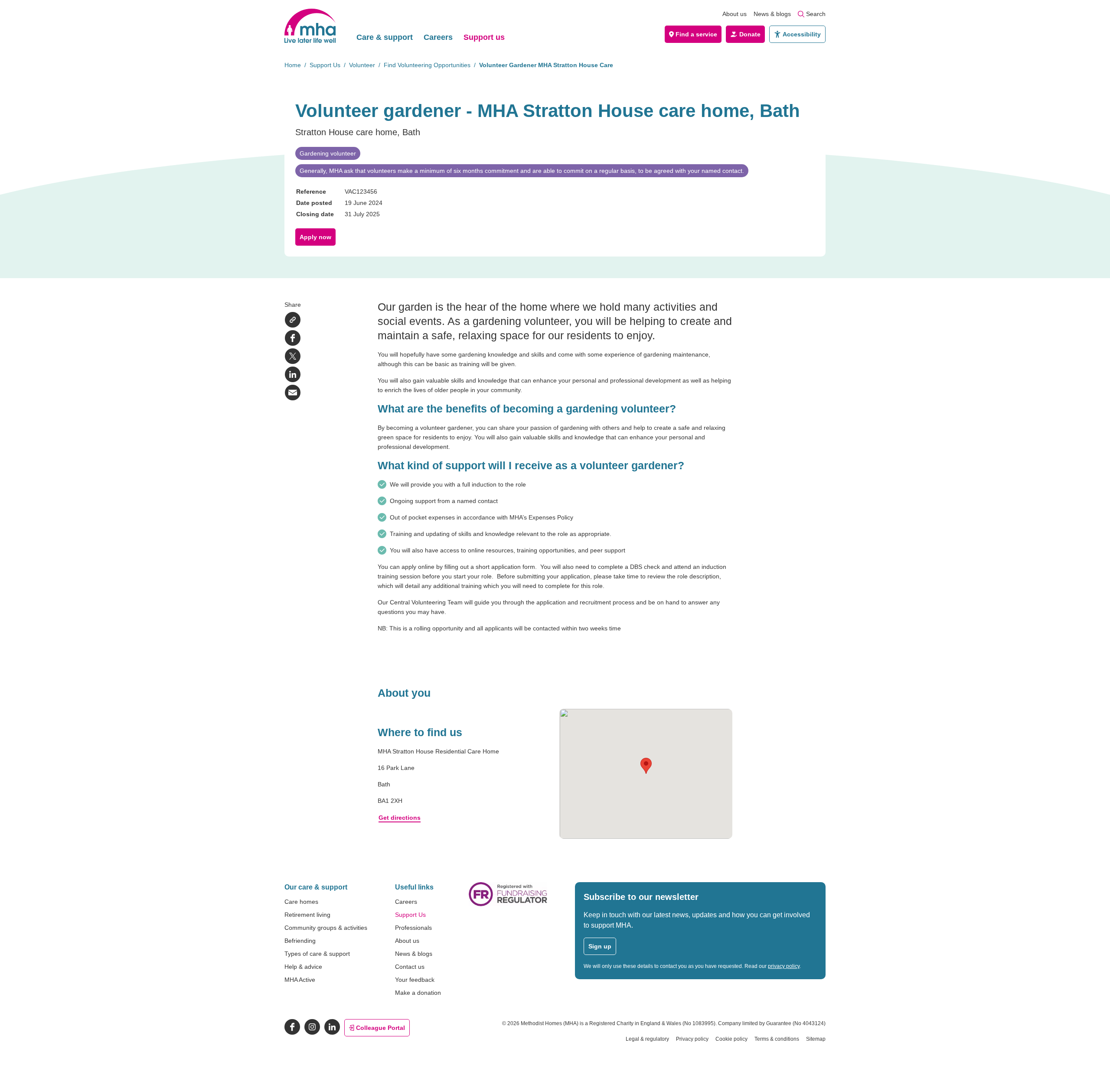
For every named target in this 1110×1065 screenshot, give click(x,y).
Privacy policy (692, 1039)
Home (292, 65)
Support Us (325, 65)
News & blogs (772, 13)
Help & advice (303, 966)
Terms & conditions (776, 1039)
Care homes (301, 901)
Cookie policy (731, 1039)
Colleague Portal (380, 1027)
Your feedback (414, 979)
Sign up (599, 946)
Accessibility (802, 34)
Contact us (409, 966)
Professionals (413, 927)
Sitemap (816, 1039)
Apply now (315, 237)
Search (816, 13)
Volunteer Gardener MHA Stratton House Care (546, 65)
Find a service (696, 34)
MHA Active (299, 979)
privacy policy (784, 966)
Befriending (300, 940)
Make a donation (418, 992)
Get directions (400, 817)
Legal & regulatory (647, 1039)
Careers (438, 37)
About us (734, 13)
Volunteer (362, 65)
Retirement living (307, 914)
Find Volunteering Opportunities (427, 65)
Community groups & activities (325, 927)
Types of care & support (317, 953)
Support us (484, 37)
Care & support (384, 37)
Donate (750, 34)
